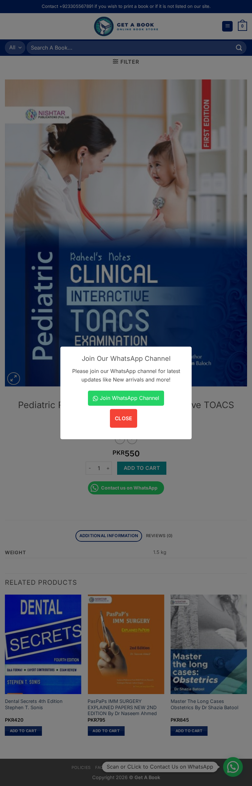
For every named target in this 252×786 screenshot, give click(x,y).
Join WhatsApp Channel (128, 398)
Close (123, 418)
